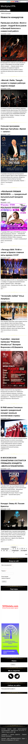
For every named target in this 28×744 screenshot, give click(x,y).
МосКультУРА (8, 6)
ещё (26, 554)
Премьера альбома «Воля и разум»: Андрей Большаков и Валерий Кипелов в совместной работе (13, 26)
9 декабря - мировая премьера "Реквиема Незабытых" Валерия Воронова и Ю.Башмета (12, 343)
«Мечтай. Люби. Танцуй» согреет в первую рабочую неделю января (13, 83)
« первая (13, 547)
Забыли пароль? (5, 578)
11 (4, 550)
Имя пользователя (6, 565)
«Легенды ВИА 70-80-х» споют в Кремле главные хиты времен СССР (12, 252)
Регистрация (4, 576)
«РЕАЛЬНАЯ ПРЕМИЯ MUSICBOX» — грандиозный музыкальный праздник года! (14, 195)
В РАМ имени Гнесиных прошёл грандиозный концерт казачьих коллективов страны (11, 411)
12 (6, 550)
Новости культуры (6, 13)
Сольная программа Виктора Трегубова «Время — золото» (13, 129)
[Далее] (3, 73)
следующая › (15, 550)
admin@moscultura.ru (15, 738)
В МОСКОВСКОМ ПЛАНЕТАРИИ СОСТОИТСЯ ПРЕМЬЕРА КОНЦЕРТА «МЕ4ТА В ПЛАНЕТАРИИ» (13, 461)
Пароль (3, 570)
